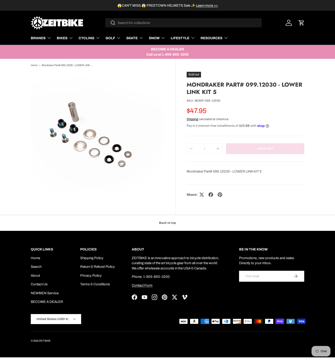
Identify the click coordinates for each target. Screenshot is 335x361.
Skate (132, 38)
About (35, 275)
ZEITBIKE (45, 340)
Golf (110, 38)
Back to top (167, 222)
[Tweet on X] (201, 194)
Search (36, 266)
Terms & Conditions (95, 284)
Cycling (86, 38)
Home (34, 65)
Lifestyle (180, 38)
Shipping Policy (91, 258)
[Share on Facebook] (210, 194)
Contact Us (39, 284)
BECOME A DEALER (47, 302)
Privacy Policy (91, 275)
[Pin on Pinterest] (219, 194)
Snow (154, 38)
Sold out (265, 148)
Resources (211, 38)
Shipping (192, 119)
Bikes (62, 38)
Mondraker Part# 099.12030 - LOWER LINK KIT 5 (67, 65)
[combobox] (183, 22)
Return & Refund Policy (97, 266)
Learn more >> (207, 5)
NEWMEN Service (45, 293)
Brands (38, 38)
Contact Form (142, 285)
